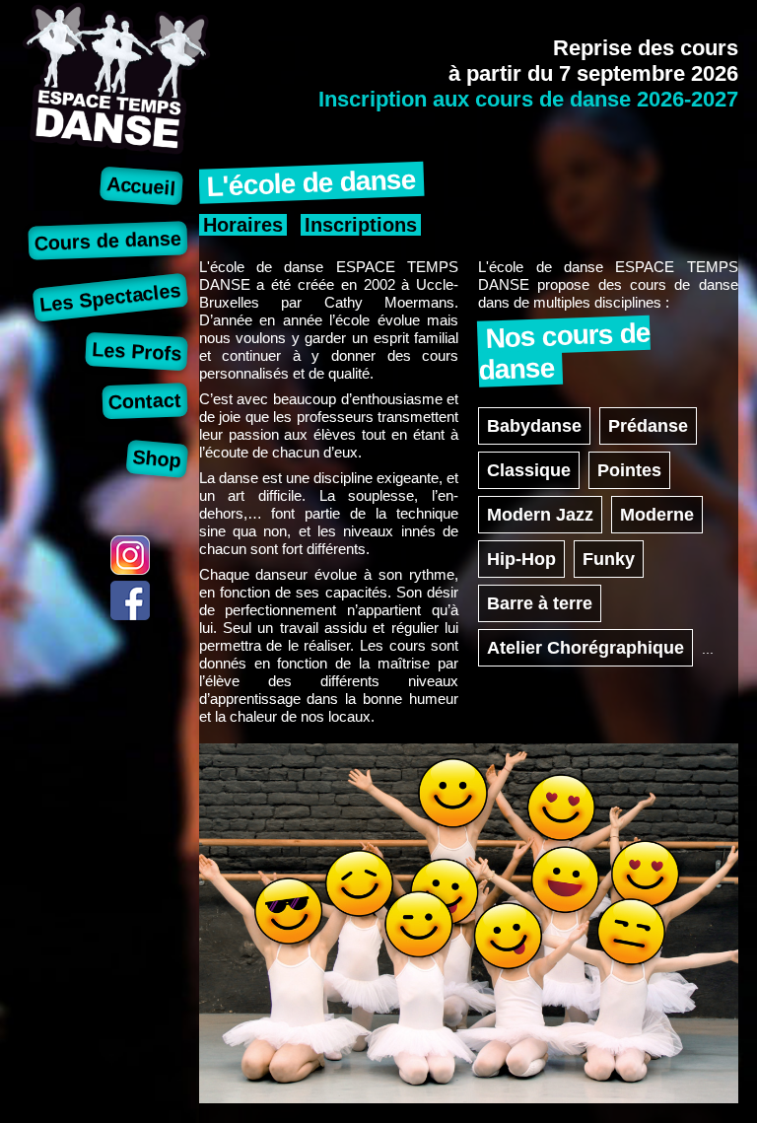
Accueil (140, 186)
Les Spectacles (110, 297)
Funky (609, 559)
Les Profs (137, 351)
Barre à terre (539, 603)
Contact (145, 400)
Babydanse (534, 426)
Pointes (629, 470)
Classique (529, 470)
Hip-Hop (521, 559)
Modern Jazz (540, 515)
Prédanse (648, 426)
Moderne (657, 515)
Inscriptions (361, 225)
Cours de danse (108, 240)
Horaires (243, 225)
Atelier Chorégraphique (585, 648)
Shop (157, 458)
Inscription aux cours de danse (528, 99)
